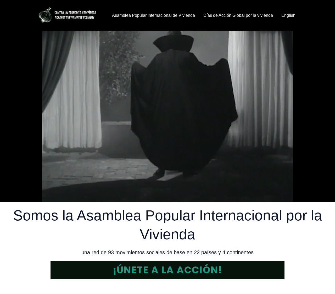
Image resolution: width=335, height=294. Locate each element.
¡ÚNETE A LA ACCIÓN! (167, 270)
